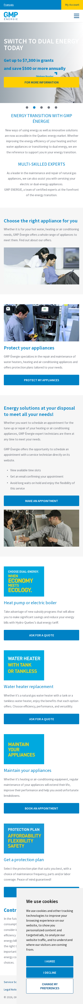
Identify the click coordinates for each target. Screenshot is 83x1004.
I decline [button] (49, 972)
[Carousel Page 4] (49, 107)
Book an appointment (41, 808)
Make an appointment (41, 501)
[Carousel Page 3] (41, 107)
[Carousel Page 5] (56, 107)
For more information (42, 82)
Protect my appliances (41, 380)
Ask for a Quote (41, 635)
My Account (72, 4)
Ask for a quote (41, 719)
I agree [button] (50, 961)
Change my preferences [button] (49, 986)
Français (9, 4)
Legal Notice (11, 989)
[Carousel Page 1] (27, 107)
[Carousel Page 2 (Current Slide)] (34, 107)
